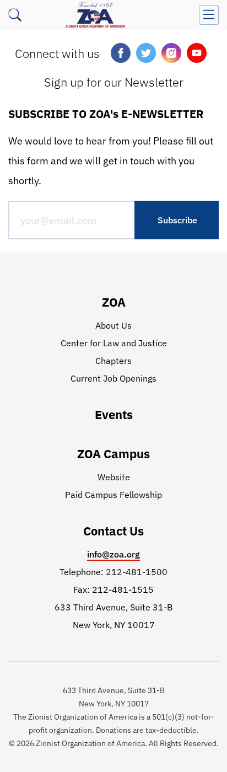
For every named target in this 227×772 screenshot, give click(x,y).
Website (114, 476)
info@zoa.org (113, 554)
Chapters (113, 360)
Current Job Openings (113, 378)
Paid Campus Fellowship (113, 494)
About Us (113, 325)
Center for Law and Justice (114, 343)
